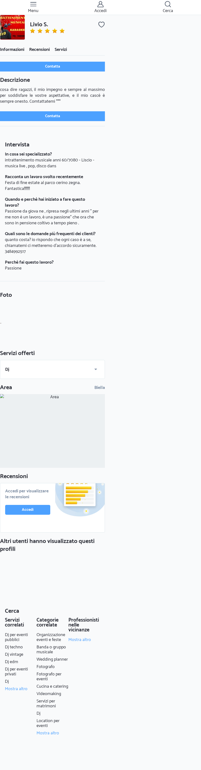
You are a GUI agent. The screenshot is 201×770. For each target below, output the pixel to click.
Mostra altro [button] (16, 688)
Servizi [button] (61, 49)
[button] (12, 27)
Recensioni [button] (39, 49)
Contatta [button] (52, 66)
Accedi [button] (28, 509)
